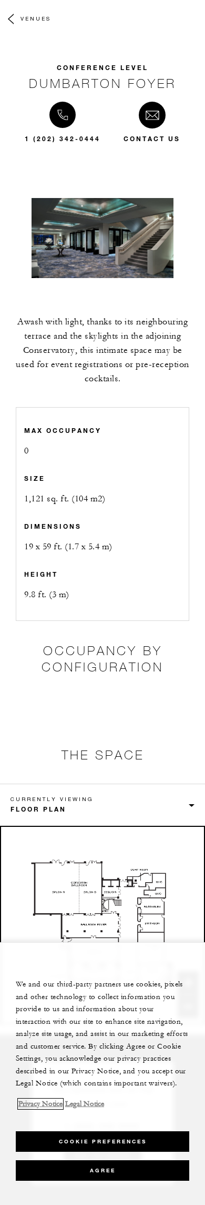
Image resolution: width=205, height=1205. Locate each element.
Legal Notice (84, 1104)
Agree (103, 1170)
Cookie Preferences (103, 1141)
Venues (35, 18)
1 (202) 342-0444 (62, 138)
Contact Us (152, 138)
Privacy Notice (40, 1104)
